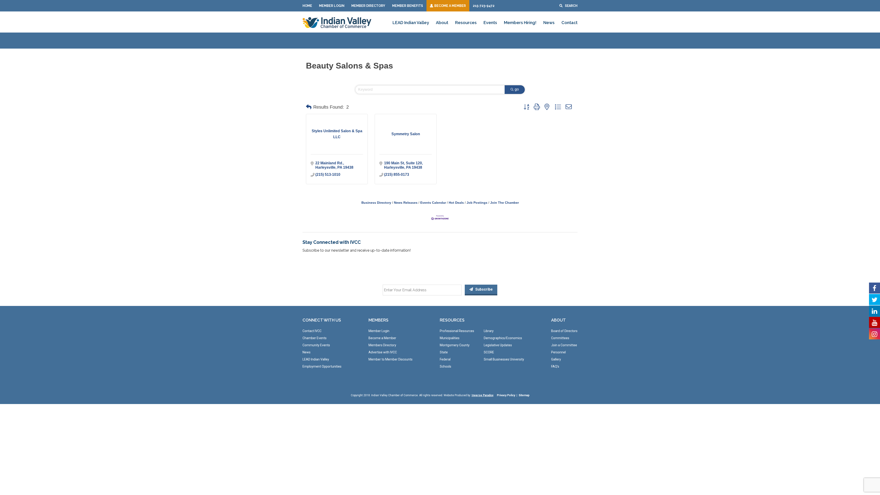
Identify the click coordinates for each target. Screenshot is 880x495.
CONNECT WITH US (321, 320)
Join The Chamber (504, 202)
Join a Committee (564, 345)
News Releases (406, 202)
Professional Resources (457, 331)
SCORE (489, 352)
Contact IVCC (312, 331)
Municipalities (449, 338)
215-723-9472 (484, 6)
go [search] (517, 89)
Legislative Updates (498, 345)
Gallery (556, 359)
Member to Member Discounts (390, 359)
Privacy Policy (506, 395)
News (549, 22)
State (444, 352)
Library (489, 331)
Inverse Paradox (482, 395)
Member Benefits (407, 6)
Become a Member (382, 338)
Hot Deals (456, 202)
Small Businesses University (504, 359)
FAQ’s (555, 366)
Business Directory (376, 202)
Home (307, 6)
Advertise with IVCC (382, 352)
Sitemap (524, 395)
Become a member (450, 6)
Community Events (316, 345)
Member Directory (368, 6)
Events (490, 22)
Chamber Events (314, 338)
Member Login (331, 6)
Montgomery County (455, 345)
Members (378, 320)
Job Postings (477, 202)
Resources (466, 22)
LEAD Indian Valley (411, 22)
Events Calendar (433, 202)
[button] (308, 107)
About (442, 22)
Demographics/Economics (503, 338)
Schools (445, 366)
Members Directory (382, 345)
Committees (560, 338)
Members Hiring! (520, 22)
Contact (569, 22)
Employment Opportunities (321, 366)
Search (571, 6)
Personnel (558, 352)
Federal (445, 359)
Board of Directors (564, 331)
